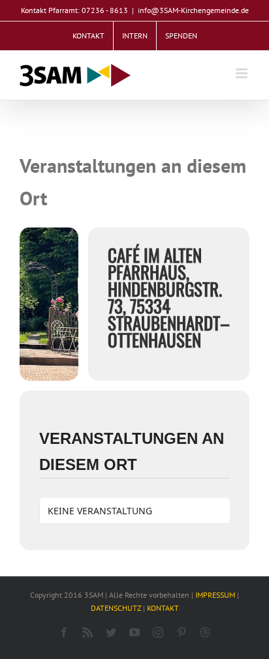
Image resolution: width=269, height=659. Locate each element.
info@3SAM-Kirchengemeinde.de (193, 10)
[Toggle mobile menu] (242, 73)
